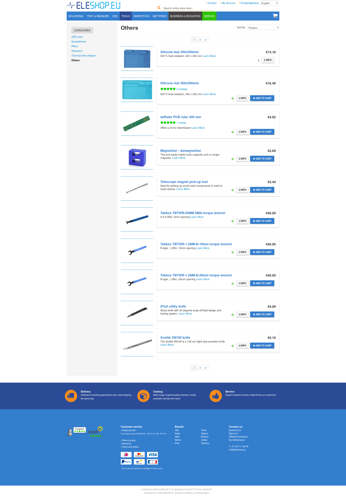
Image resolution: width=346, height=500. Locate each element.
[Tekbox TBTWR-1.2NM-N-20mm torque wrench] (137, 282)
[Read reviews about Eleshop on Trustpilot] (77, 431)
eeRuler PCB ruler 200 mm (180, 117)
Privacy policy (202, 492)
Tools (125, 16)
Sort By (241, 27)
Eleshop (205, 443)
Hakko (204, 439)
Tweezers (76, 51)
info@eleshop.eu (237, 449)
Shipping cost (128, 430)
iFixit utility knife (173, 306)
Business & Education (185, 16)
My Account (228, 3)
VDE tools (77, 37)
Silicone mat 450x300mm (179, 52)
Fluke (204, 430)
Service (209, 16)
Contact (212, 3)
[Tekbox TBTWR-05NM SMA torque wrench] (137, 219)
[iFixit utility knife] (137, 313)
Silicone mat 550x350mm (179, 83)
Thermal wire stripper (83, 55)
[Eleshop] (94, 4)
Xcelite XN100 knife (175, 337)
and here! (207, 489)
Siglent (204, 433)
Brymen (205, 436)
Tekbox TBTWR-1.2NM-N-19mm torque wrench (196, 244)
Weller (178, 439)
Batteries (160, 16)
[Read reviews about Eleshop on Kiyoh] (95, 431)
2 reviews (181, 89)
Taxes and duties (130, 446)
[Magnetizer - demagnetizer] (137, 157)
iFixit (177, 443)
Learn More (209, 56)
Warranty (126, 443)
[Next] (206, 39)
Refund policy (128, 440)
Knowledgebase (250, 3)
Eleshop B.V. (150, 492)
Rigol (177, 433)
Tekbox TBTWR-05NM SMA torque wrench (192, 212)
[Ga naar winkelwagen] (275, 15)
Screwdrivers (78, 41)
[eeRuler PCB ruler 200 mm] (137, 123)
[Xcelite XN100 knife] (137, 344)
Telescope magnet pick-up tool (184, 181)
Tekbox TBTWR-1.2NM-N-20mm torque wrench (196, 275)
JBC (177, 430)
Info (268, 60)
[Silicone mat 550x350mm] (137, 90)
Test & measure (98, 16)
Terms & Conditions (184, 492)
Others (75, 60)
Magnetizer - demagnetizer (180, 150)
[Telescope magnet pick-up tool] (137, 188)
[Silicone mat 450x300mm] (137, 58)
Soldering (75, 16)
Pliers (74, 46)
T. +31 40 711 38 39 (238, 446)
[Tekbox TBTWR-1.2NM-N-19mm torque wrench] (137, 251)
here (199, 489)
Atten (177, 436)
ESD (115, 16)
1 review (181, 122)
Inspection (141, 16)
